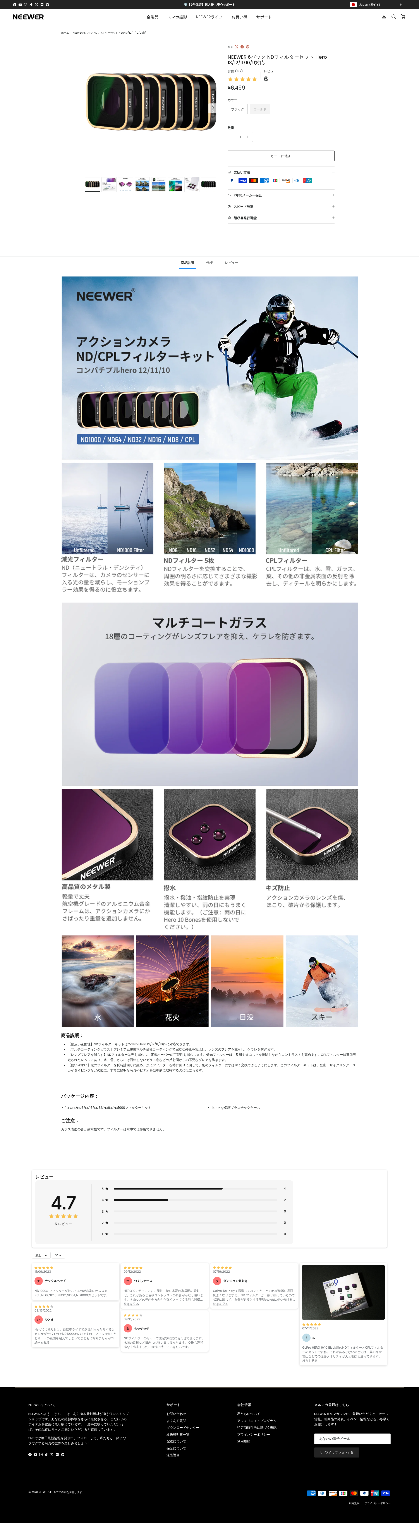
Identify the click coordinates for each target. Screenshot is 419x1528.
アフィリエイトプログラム (256, 1420)
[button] (194, 1188)
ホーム (65, 33)
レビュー (231, 262)
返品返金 (173, 1455)
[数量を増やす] (249, 137)
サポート (264, 17)
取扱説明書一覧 (178, 1434)
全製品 (152, 17)
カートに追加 (281, 156)
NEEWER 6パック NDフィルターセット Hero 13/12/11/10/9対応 (110, 33)
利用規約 (243, 1441)
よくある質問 (176, 1420)
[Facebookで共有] (242, 46)
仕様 (209, 262)
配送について (176, 1441)
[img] (242, 79)
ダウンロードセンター (183, 1427)
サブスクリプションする (337, 1452)
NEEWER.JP (45, 1492)
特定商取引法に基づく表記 (256, 1427)
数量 (231, 127)
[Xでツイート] (236, 46)
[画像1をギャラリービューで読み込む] (151, 106)
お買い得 (239, 17)
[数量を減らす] (231, 137)
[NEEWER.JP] (28, 16)
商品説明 (187, 262)
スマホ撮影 (177, 17)
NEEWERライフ (209, 17)
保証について (176, 1448)
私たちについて (248, 1413)
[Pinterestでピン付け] (247, 46)
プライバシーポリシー (253, 1434)
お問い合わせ (176, 1413)
